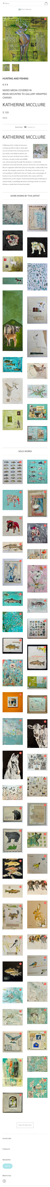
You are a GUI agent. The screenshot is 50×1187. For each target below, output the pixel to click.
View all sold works (25, 1125)
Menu (7, 3)
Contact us (31, 127)
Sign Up (7, 1166)
